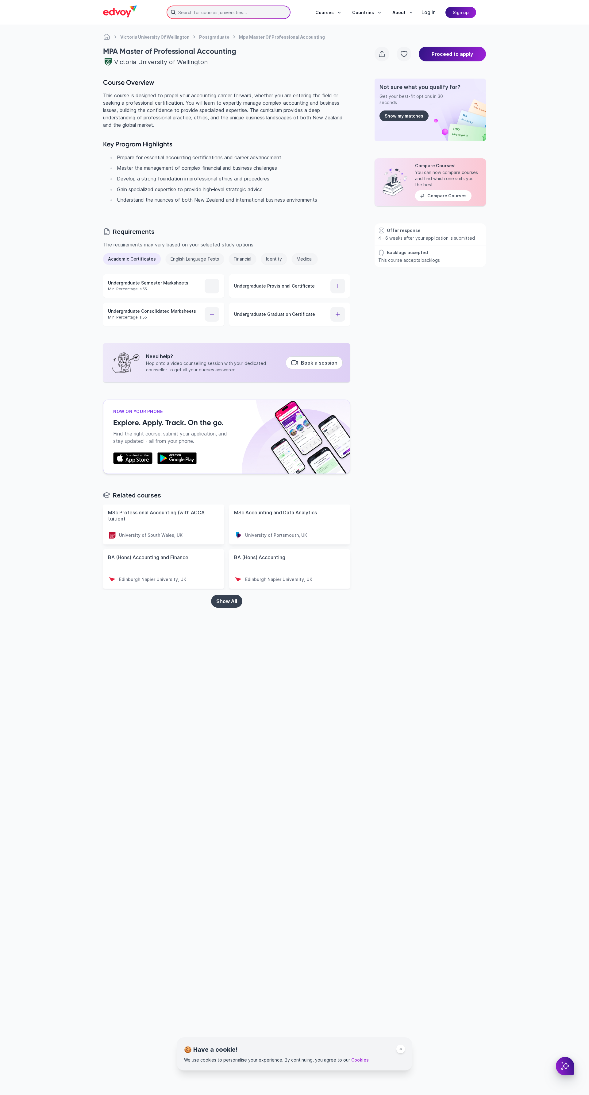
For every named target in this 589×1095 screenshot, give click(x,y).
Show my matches (404, 115)
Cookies (360, 1059)
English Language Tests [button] (195, 258)
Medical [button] (305, 258)
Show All (226, 601)
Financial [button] (242, 258)
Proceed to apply (452, 54)
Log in (429, 12)
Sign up (461, 12)
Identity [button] (274, 258)
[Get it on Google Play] (177, 458)
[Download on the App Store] (132, 458)
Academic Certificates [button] (132, 258)
